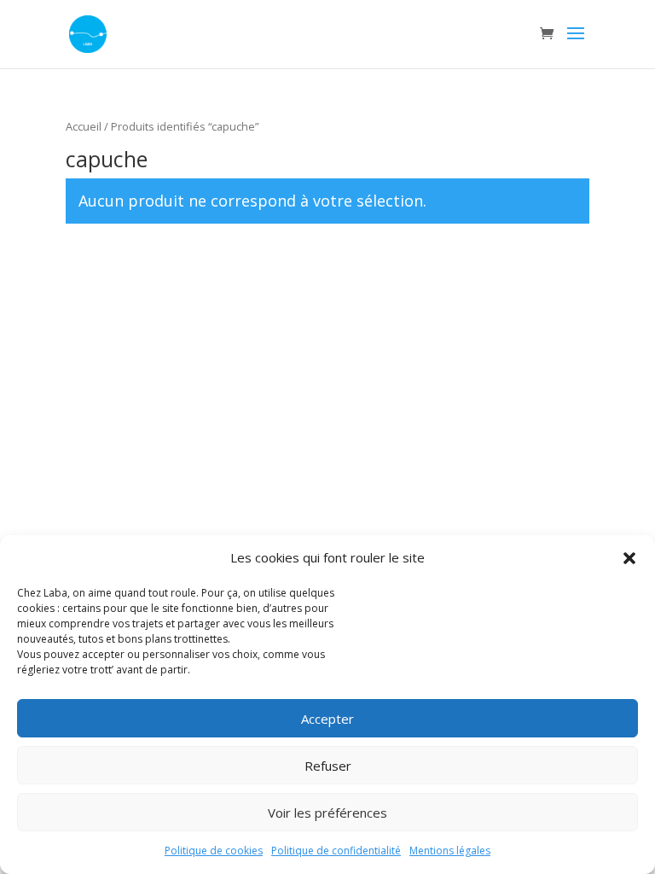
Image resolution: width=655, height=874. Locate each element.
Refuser (327, 765)
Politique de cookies (214, 850)
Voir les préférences (327, 812)
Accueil (83, 126)
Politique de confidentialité (336, 850)
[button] (629, 558)
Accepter (327, 718)
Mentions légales (449, 850)
